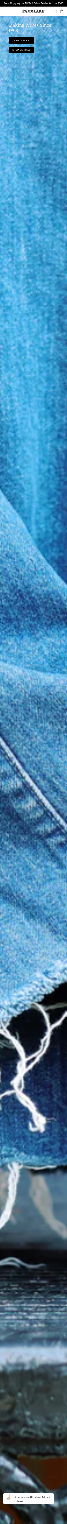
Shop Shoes (21, 40)
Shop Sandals (21, 50)
